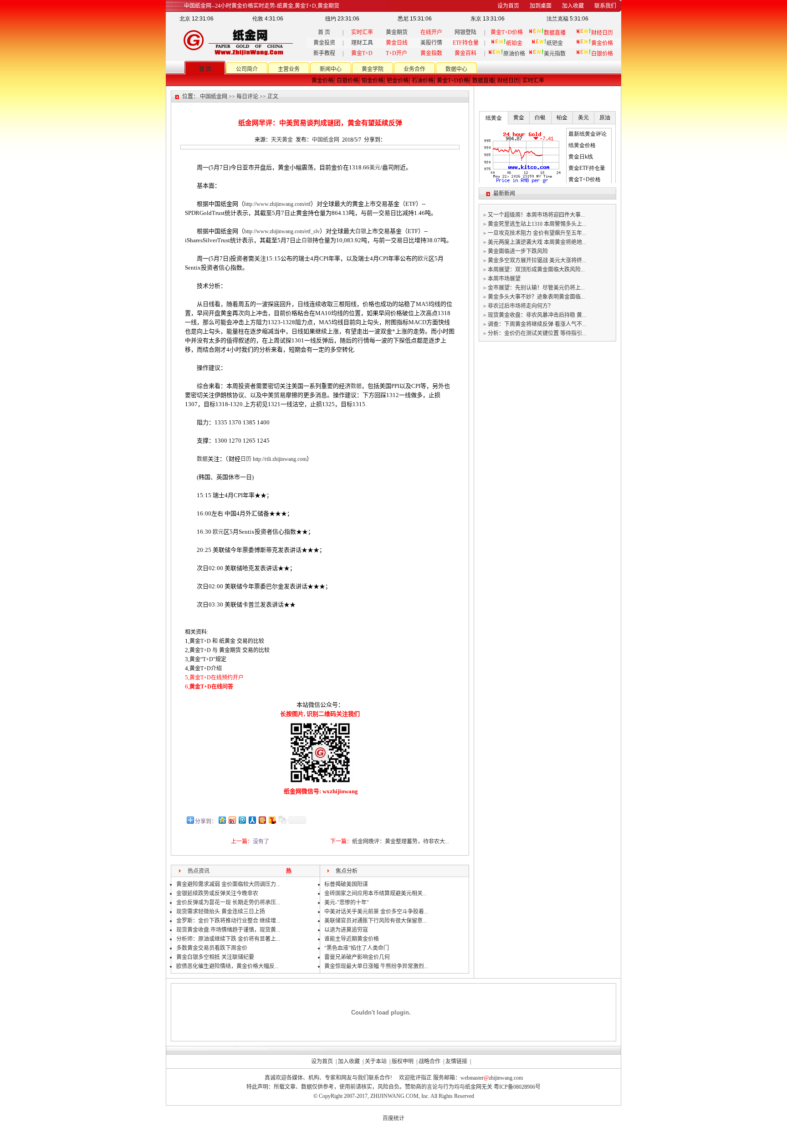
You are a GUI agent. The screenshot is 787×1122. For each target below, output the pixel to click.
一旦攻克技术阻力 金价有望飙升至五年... (537, 233)
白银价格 (347, 80)
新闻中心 (331, 69)
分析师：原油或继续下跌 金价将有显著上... (228, 939)
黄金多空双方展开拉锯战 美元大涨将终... (537, 260)
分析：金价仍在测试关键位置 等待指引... (537, 333)
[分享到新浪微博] (232, 820)
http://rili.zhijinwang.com (280, 459)
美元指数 (555, 54)
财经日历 (508, 80)
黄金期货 (397, 32)
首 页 (324, 32)
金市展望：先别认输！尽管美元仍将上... (536, 288)
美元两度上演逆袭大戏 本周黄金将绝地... (537, 242)
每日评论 (247, 96)
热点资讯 (199, 871)
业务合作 (414, 69)
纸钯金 (555, 43)
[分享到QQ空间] (222, 820)
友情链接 (456, 1061)
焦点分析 (347, 871)
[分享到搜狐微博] (272, 820)
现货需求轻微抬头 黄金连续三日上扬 (220, 911)
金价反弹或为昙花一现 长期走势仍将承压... (228, 902)
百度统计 (393, 1118)
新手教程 (324, 53)
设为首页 (322, 1061)
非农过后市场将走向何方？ (520, 306)
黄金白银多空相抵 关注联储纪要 (215, 957)
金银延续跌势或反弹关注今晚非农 (217, 893)
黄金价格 (322, 80)
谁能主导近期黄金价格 (351, 939)
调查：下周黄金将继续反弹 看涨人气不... (537, 324)
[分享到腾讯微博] (242, 820)
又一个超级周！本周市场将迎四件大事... (536, 215)
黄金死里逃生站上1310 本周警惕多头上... (537, 224)
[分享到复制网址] (282, 820)
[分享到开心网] (262, 820)
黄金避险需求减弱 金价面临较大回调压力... (228, 884)
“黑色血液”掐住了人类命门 (356, 948)
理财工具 (362, 43)
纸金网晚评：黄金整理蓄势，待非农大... (400, 841)
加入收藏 (349, 1061)
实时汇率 (533, 80)
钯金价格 (398, 80)
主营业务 (289, 69)
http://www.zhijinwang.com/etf (277, 204)
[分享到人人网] (252, 820)
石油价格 (423, 80)
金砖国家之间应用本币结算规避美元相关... (375, 893)
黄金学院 (372, 69)
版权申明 (403, 1061)
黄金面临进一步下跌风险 (518, 251)
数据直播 (483, 80)
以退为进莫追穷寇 (346, 930)
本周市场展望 (504, 278)
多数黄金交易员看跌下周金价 (211, 948)
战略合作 (429, 1061)
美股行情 (431, 43)
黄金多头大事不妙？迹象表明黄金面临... (536, 297)
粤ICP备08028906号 (517, 1087)
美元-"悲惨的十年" (346, 902)
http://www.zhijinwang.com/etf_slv (282, 231)
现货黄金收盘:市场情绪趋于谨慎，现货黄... (228, 930)
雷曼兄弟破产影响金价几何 (357, 957)
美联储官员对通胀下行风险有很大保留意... (375, 921)
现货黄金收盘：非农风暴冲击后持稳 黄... (537, 315)
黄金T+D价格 (453, 80)
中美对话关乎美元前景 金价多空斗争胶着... (376, 911)
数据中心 (456, 69)
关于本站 (376, 1061)
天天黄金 (282, 140)
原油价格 (514, 54)
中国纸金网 (213, 96)
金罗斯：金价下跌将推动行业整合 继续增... (228, 921)
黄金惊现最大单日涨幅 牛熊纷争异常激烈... (376, 966)
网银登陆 (465, 32)
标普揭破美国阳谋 (346, 884)
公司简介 (247, 69)
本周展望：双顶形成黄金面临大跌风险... (536, 269)
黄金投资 (324, 43)
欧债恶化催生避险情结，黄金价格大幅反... (227, 966)
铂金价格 (372, 80)
